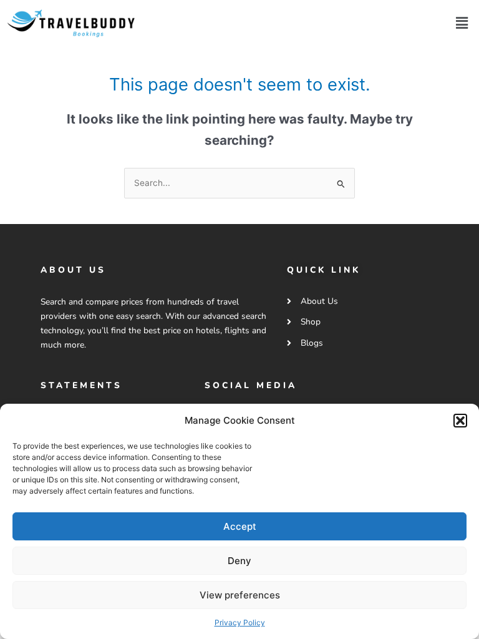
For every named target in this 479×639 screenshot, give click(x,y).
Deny (239, 561)
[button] (460, 420)
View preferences (240, 595)
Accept (239, 526)
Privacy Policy (240, 622)
